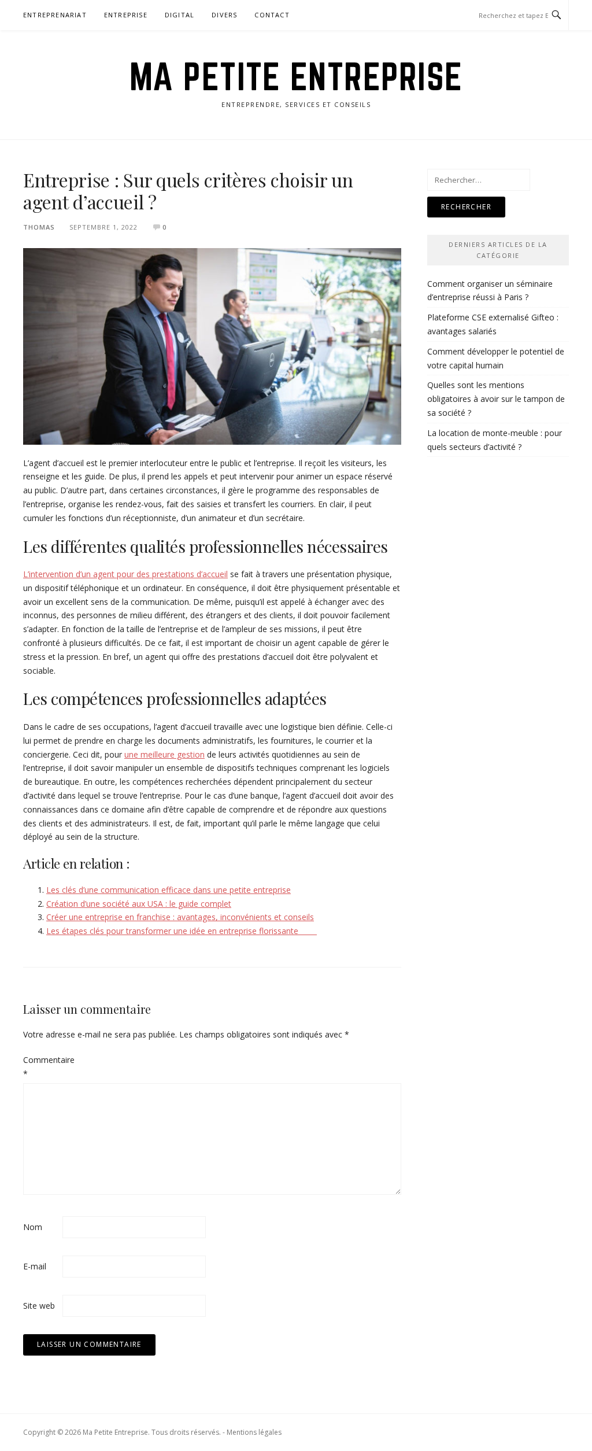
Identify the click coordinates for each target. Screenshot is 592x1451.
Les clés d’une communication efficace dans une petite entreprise (168, 889)
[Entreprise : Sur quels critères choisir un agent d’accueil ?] (212, 345)
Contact (271, 14)
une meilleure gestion (164, 754)
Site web (39, 1305)
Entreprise (125, 14)
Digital (179, 14)
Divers (224, 14)
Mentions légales (254, 1432)
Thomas (39, 227)
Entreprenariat (55, 14)
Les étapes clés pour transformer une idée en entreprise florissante (181, 930)
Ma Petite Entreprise (296, 76)
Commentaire (41, 1066)
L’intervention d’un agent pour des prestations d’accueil (125, 573)
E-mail (34, 1266)
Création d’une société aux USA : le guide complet (138, 903)
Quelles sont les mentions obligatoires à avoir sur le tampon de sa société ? (496, 398)
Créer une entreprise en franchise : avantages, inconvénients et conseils (180, 916)
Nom (32, 1226)
